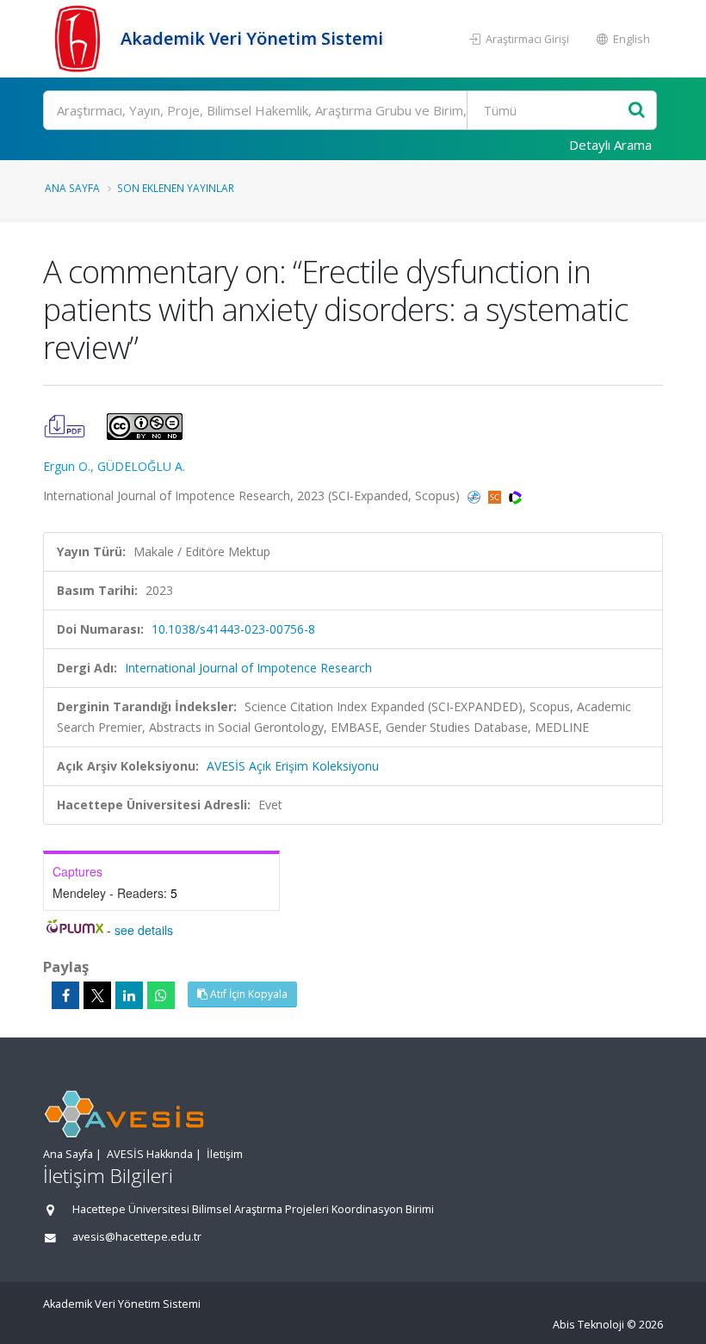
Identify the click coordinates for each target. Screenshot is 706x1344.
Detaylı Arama (610, 144)
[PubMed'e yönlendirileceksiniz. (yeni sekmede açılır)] (476, 495)
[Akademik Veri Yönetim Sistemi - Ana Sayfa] (79, 38)
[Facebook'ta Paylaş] (65, 995)
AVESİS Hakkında (150, 1154)
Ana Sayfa (72, 188)
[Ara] (636, 110)
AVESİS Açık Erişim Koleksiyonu (293, 766)
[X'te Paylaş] (97, 995)
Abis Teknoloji (588, 1324)
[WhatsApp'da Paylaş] (161, 995)
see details (144, 929)
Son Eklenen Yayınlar (175, 188)
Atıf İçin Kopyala (247, 994)
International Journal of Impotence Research (248, 668)
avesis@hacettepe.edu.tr (136, 1236)
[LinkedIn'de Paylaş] (129, 995)
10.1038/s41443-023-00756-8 (233, 629)
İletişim (225, 1154)
